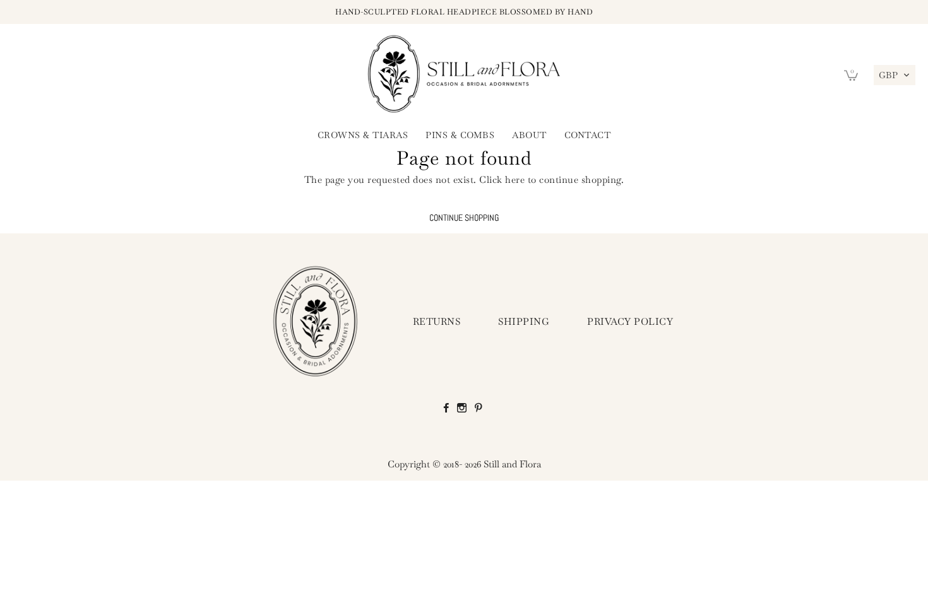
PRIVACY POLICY (630, 321)
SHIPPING (523, 321)
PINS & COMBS (459, 135)
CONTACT (587, 135)
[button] (894, 75)
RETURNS (437, 321)
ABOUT (529, 135)
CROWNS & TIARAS (363, 135)
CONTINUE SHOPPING (464, 218)
